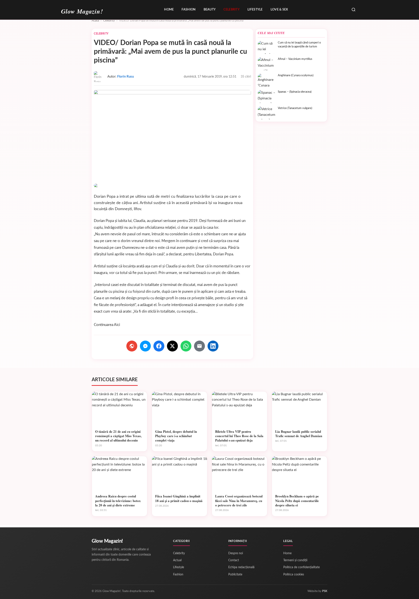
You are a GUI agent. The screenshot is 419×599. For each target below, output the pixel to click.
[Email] (199, 346)
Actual (177, 560)
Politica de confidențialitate (301, 567)
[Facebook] (158, 346)
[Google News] (131, 346)
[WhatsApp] (185, 346)
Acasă (95, 20)
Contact (233, 560)
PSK (324, 591)
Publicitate (235, 574)
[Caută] (353, 10)
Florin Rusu (125, 76)
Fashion (189, 9)
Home (169, 9)
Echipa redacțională (241, 567)
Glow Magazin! (107, 541)
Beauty (210, 9)
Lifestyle (255, 9)
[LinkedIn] (213, 346)
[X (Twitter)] (172, 346)
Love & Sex (279, 9)
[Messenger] (145, 346)
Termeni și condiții (295, 560)
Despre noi (235, 553)
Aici (117, 325)
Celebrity (231, 9)
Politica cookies (293, 574)
